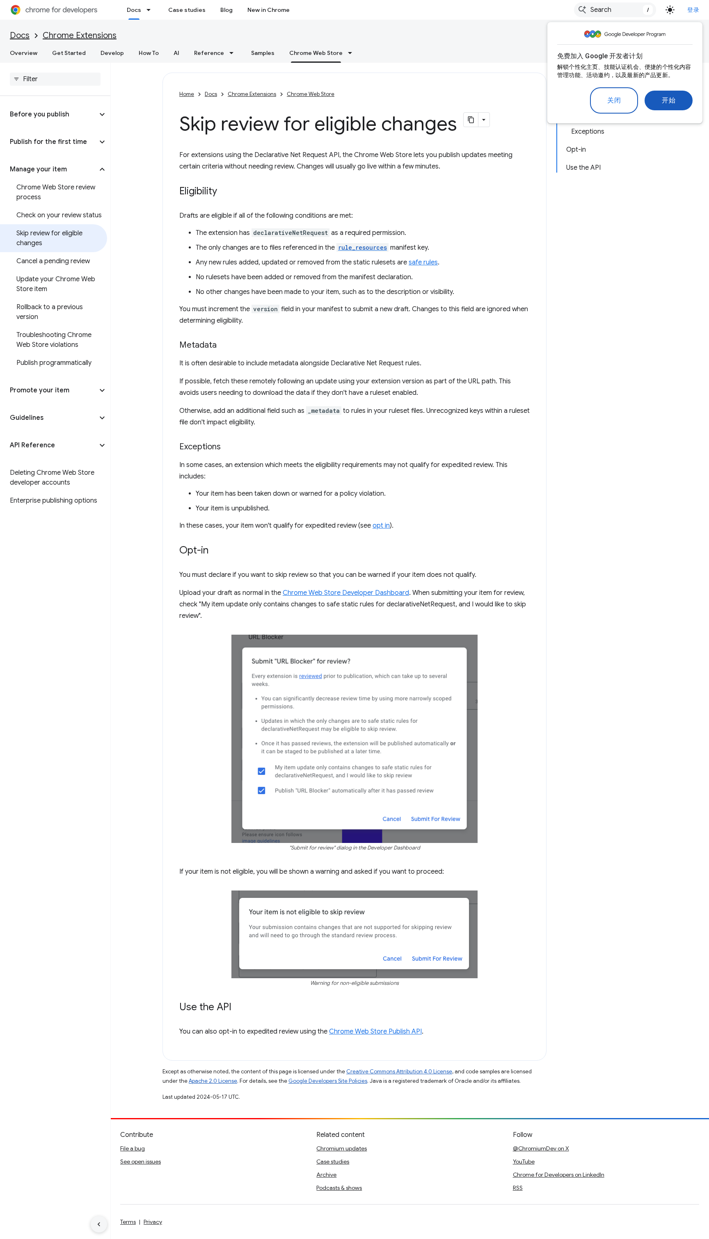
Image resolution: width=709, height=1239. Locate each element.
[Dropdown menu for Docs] (151, 10)
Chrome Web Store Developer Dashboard (346, 593)
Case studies (187, 10)
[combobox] (615, 9)
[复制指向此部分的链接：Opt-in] (216, 551)
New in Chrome (268, 10)
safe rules (423, 262)
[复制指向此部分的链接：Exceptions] (229, 447)
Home (186, 94)
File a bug (132, 1148)
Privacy (153, 1222)
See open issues (140, 1161)
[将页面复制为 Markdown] (471, 120)
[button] (48, 114)
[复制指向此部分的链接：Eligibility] (225, 192)
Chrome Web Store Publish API (375, 1031)
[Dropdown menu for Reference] (234, 53)
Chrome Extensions (80, 35)
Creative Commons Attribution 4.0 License (399, 1071)
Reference (209, 53)
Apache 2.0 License (213, 1080)
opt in (381, 526)
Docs (134, 10)
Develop (112, 53)
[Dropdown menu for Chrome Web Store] (352, 53)
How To (149, 53)
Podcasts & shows (339, 1187)
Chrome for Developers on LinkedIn (558, 1174)
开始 (668, 100)
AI (176, 53)
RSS (518, 1187)
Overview (23, 53)
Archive (326, 1174)
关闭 (614, 100)
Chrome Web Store (316, 53)
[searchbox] (55, 79)
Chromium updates (341, 1148)
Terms (128, 1222)
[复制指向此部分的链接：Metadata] (225, 346)
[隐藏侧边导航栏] (99, 1224)
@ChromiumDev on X (541, 1148)
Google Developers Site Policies (327, 1080)
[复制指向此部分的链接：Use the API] (239, 1008)
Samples (262, 53)
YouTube (524, 1161)
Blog (226, 10)
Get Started (69, 53)
